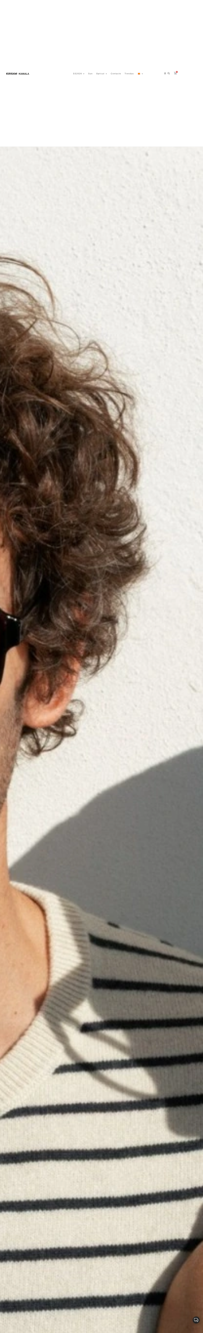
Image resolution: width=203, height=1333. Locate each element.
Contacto (116, 74)
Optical (100, 74)
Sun (90, 74)
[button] (196, 1320)
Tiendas (129, 74)
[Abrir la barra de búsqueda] (169, 73)
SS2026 (77, 74)
